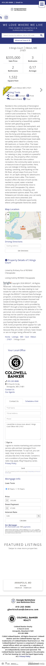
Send (23, 468)
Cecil (27, 337)
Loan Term (10, 483)
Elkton (33, 337)
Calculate (23, 521)
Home (7, 337)
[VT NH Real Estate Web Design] (36, 663)
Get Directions (23, 251)
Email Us (19, 2)
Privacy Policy (10, 463)
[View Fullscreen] (8, 223)
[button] (41, 35)
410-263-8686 (7, 2)
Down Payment (12, 504)
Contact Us (9, 389)
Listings (15, 337)
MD (21, 337)
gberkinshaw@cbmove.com (23, 609)
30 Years (11, 489)
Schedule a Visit (31, 401)
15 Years (21, 489)
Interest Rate (11, 512)
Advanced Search (21, 40)
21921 (9, 339)
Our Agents (10, 392)
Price (7, 496)
